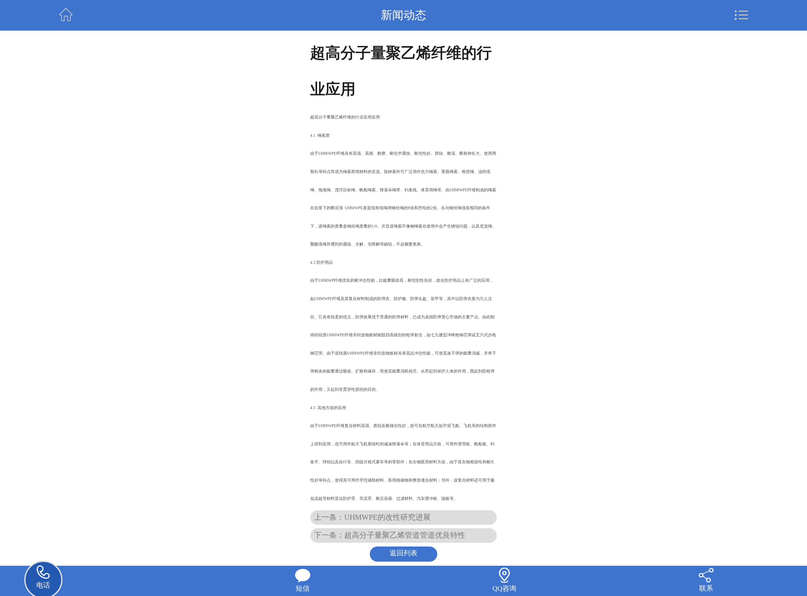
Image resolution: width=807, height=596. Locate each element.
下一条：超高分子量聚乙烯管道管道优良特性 (389, 535)
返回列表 (403, 553)
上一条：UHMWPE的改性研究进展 (372, 517)
